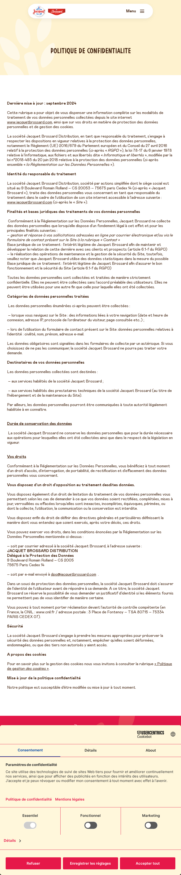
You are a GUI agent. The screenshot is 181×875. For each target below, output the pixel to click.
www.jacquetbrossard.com (29, 122)
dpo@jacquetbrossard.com (73, 574)
